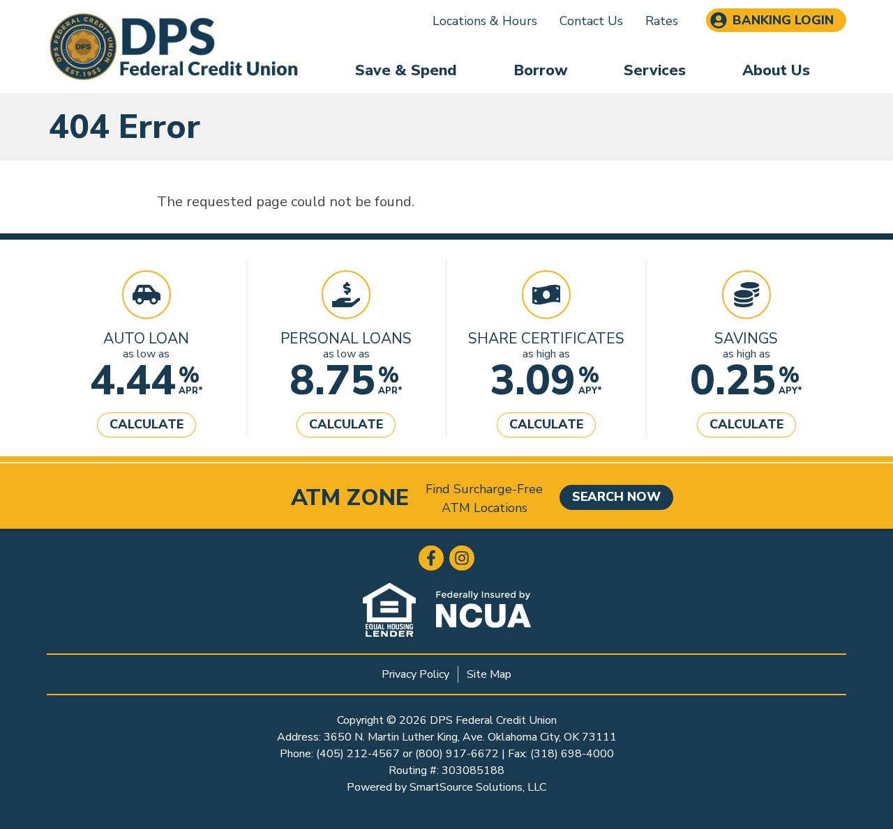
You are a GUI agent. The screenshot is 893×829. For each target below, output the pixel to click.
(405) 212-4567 (358, 753)
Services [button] (655, 70)
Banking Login (783, 20)
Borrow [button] (540, 70)
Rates (661, 21)
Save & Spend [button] (406, 70)
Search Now (616, 496)
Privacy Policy (415, 674)
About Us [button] (776, 70)
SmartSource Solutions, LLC (478, 787)
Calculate (146, 424)
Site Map (489, 674)
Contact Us (591, 21)
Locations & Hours (485, 21)
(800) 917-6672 (457, 753)
